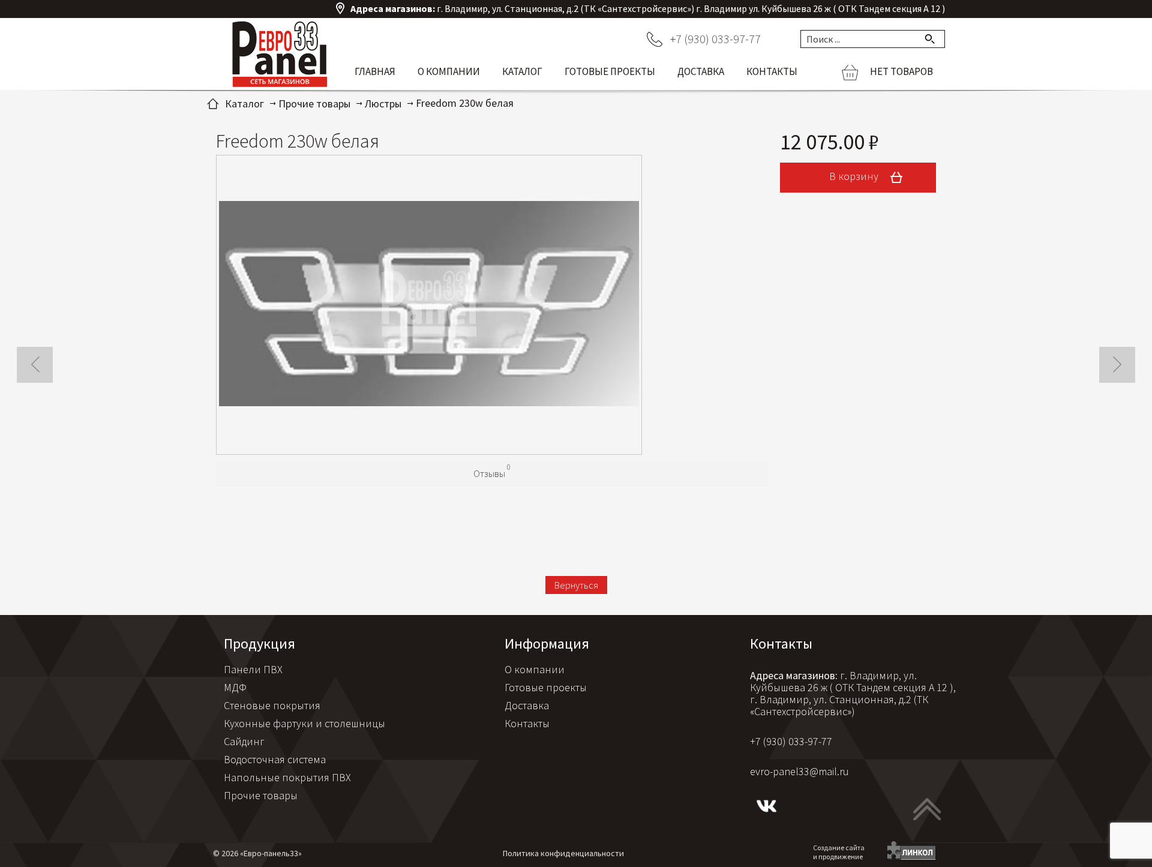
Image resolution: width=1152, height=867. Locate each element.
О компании (449, 71)
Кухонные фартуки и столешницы (304, 723)
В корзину (855, 176)
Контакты (771, 71)
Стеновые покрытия (272, 705)
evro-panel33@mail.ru (799, 771)
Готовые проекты (610, 71)
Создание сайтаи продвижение (839, 852)
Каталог (522, 71)
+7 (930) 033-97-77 (715, 38)
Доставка (700, 71)
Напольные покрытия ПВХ (287, 777)
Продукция (259, 643)
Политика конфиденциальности (563, 853)
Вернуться (576, 585)
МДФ (235, 687)
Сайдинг (244, 741)
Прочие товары (261, 795)
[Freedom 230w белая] (429, 305)
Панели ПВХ (253, 669)
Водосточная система (275, 759)
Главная (375, 71)
